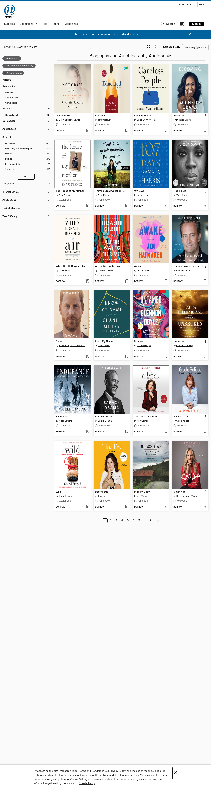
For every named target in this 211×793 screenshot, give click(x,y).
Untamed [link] (139, 341)
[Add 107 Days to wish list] (166, 206)
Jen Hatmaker (143, 270)
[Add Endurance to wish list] (87, 432)
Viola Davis (181, 195)
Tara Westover (104, 120)
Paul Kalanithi (65, 270)
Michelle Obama (183, 120)
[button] (186, 4)
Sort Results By (171, 47)
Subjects (9, 24)
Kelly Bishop (142, 421)
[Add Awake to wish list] (166, 281)
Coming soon (11, 103)
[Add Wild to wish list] (87, 507)
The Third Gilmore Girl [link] (146, 416)
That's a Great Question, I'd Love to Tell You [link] (110, 191)
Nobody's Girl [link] (63, 115)
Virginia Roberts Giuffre (69, 120)
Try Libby (74, 34)
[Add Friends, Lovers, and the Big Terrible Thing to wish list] (205, 281)
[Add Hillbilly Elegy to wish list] (166, 507)
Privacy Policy (117, 771)
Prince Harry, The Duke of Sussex (73, 345)
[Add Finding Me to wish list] (205, 206)
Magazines (71, 24)
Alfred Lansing (65, 421)
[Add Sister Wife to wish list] (205, 507)
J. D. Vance (142, 496)
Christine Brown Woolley (187, 496)
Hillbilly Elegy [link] (142, 491)
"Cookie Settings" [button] (79, 779)
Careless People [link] (143, 115)
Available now (11, 97)
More (26, 176)
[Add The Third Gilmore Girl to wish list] (166, 432)
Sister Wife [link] (179, 491)
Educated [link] (100, 115)
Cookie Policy (87, 783)
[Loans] (182, 24)
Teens (56, 24)
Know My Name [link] (104, 341)
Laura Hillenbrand (184, 345)
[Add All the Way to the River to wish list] (127, 281)
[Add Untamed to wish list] (166, 356)
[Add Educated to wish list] (127, 131)
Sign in (196, 24)
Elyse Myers (103, 195)
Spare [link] (59, 341)
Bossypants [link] (101, 491)
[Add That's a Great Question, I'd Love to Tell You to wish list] (127, 206)
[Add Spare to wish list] (87, 356)
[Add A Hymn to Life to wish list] (205, 432)
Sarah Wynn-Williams (146, 120)
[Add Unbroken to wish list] (205, 356)
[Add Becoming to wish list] (205, 131)
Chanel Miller (104, 345)
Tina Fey (102, 496)
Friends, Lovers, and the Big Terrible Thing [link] (188, 266)
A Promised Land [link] (104, 416)
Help (201, 4)
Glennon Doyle (144, 345)
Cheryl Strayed (65, 496)
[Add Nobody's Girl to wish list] (87, 131)
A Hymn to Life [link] (181, 416)
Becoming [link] (179, 115)
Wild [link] (58, 491)
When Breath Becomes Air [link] (70, 266)
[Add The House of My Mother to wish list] (87, 206)
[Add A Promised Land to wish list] (127, 432)
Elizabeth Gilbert (105, 270)
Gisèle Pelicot (182, 421)
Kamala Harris (143, 195)
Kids (44, 24)
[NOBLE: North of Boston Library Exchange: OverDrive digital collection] (9, 11)
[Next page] (158, 521)
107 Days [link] (139, 191)
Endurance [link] (62, 416)
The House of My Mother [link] (70, 191)
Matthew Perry (183, 270)
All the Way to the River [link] (108, 266)
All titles (9, 92)
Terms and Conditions (91, 771)
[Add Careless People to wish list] (166, 131)
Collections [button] (27, 24)
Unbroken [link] (179, 341)
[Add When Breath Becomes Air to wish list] (87, 281)
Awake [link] (138, 266)
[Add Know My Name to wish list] (127, 356)
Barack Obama (105, 421)
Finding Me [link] (179, 191)
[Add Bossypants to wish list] (127, 507)
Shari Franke (64, 195)
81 (151, 520)
